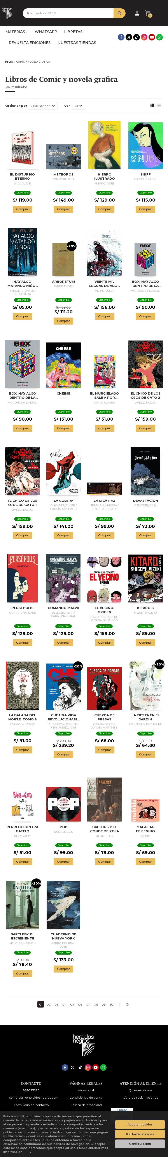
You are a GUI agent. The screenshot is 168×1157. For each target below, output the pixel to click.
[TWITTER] (129, 37)
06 (80, 1004)
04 (64, 1004)
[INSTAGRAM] (144, 37)
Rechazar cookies (140, 1134)
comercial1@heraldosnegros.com (33, 1097)
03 (56, 1004)
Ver (67, 106)
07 (88, 1004)
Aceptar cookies (140, 1124)
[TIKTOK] (136, 37)
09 (104, 1004)
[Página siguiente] (119, 1004)
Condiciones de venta (86, 1097)
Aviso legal (86, 1090)
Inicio (9, 61)
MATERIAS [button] (15, 32)
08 (96, 1004)
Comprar (22, 209)
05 (72, 1004)
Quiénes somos (140, 1090)
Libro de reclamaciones (140, 1097)
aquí (26, 1151)
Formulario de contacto (31, 1105)
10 (111, 1004)
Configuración (140, 1143)
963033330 (31, 1090)
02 (49, 1004)
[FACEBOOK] (121, 37)
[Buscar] (120, 13)
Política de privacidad (86, 1105)
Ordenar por (16, 106)
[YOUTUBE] (152, 37)
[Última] (127, 1004)
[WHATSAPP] (159, 37)
